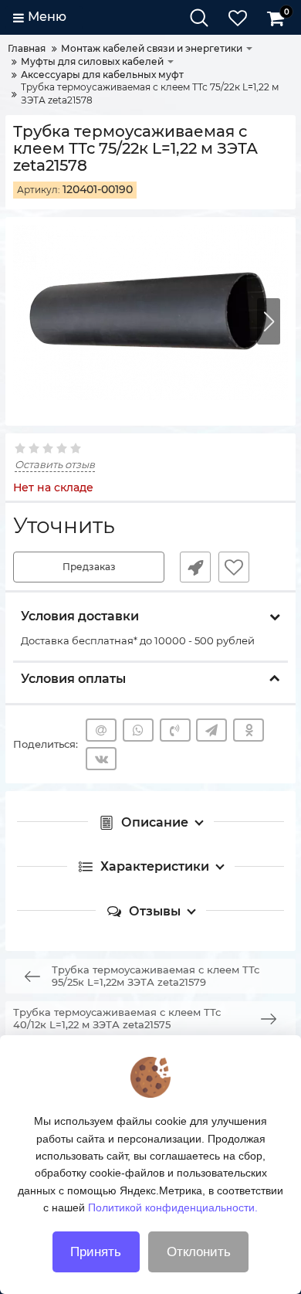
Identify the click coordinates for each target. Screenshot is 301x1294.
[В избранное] (233, 567)
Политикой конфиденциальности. (173, 1207)
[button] (268, 321)
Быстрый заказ (195, 567)
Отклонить (199, 1252)
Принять (95, 1252)
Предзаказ (89, 566)
